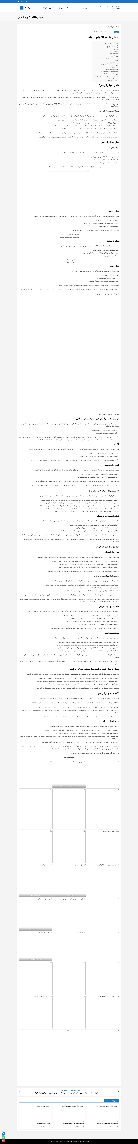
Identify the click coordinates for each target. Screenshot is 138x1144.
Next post (64, 1090)
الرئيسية (85, 8)
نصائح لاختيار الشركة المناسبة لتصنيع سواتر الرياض (104, 76)
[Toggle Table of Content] (116, 43)
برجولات (60, 8)
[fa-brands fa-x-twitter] (26, 2)
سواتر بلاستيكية (112, 55)
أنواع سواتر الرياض (112, 49)
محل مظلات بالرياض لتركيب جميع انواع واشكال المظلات (48, 1093)
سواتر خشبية (113, 53)
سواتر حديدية (113, 51)
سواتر (68, 8)
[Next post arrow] (19, 1091)
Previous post (75, 1090)
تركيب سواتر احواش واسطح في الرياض (107, 1123)
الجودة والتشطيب (112, 62)
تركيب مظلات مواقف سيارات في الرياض (84, 1093)
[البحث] (29, 8)
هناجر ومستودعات (48, 8)
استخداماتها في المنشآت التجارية (108, 71)
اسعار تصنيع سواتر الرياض (110, 73)
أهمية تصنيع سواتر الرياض (110, 47)
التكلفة (114, 60)
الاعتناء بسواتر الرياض (111, 78)
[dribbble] (24, 2)
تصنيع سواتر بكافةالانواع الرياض (108, 64)
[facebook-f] (29, 2)
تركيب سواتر (105, 747)
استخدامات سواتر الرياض (110, 67)
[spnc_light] (25, 8)
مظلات (77, 8)
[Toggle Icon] (21, 8)
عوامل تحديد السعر (111, 74)
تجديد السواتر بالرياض (111, 80)
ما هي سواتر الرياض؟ (112, 46)
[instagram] (21, 2)
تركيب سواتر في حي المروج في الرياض (73, 1123)
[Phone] (3, 1133)
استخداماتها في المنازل (111, 69)
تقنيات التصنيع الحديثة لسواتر (109, 66)
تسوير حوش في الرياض (43, 1123)
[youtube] (19, 2)
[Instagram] (3, 1140)
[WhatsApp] (3, 1137)
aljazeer (107, 32)
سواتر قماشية (112, 56)
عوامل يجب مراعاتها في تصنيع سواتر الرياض (106, 58)
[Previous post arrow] (118, 1091)
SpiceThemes (59, 1141)
